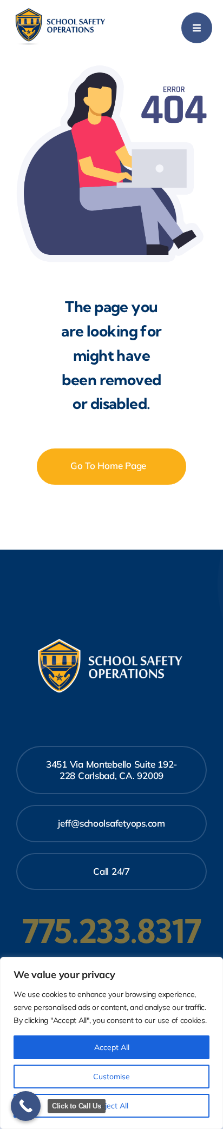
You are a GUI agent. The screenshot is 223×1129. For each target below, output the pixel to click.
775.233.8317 (111, 931)
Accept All (111, 1047)
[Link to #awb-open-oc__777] (196, 27)
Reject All (111, 1106)
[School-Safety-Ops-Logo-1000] (61, 11)
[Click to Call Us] (26, 1106)
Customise (111, 1076)
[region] (111, 1043)
